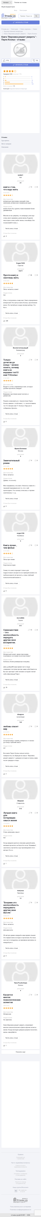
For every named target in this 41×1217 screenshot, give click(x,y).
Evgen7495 (20, 263)
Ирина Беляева (21, 449)
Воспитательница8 (20, 348)
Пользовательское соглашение (20, 1207)
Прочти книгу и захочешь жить (11, 276)
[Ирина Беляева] (20, 437)
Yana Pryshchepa (20, 983)
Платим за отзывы (20, 2)
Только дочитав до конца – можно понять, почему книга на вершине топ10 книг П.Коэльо (11, 367)
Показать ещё (20, 1052)
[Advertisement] (20, 112)
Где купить (5, 140)
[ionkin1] (20, 164)
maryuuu (20, 890)
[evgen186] (20, 522)
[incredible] (20, 606)
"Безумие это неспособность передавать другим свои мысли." (11, 907)
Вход (15, 10)
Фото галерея (6, 144)
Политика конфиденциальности (20, 1210)
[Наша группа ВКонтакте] (16, 1190)
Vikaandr (20, 801)
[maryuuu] (20, 879)
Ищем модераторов (8, 7)
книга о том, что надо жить (10, 188)
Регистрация (23, 10)
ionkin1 (20, 175)
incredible (20, 618)
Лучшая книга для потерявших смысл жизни (10, 817)
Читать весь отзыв (11, 228)
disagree (20, 714)
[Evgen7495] (20, 252)
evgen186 (20, 533)
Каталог (6, 2)
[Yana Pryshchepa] (20, 971)
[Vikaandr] (20, 789)
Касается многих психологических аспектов (11, 999)
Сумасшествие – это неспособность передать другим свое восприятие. (11, 636)
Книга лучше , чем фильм (10, 546)
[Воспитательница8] (20, 336)
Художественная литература (18, 88)
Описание (4, 147)
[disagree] (20, 703)
